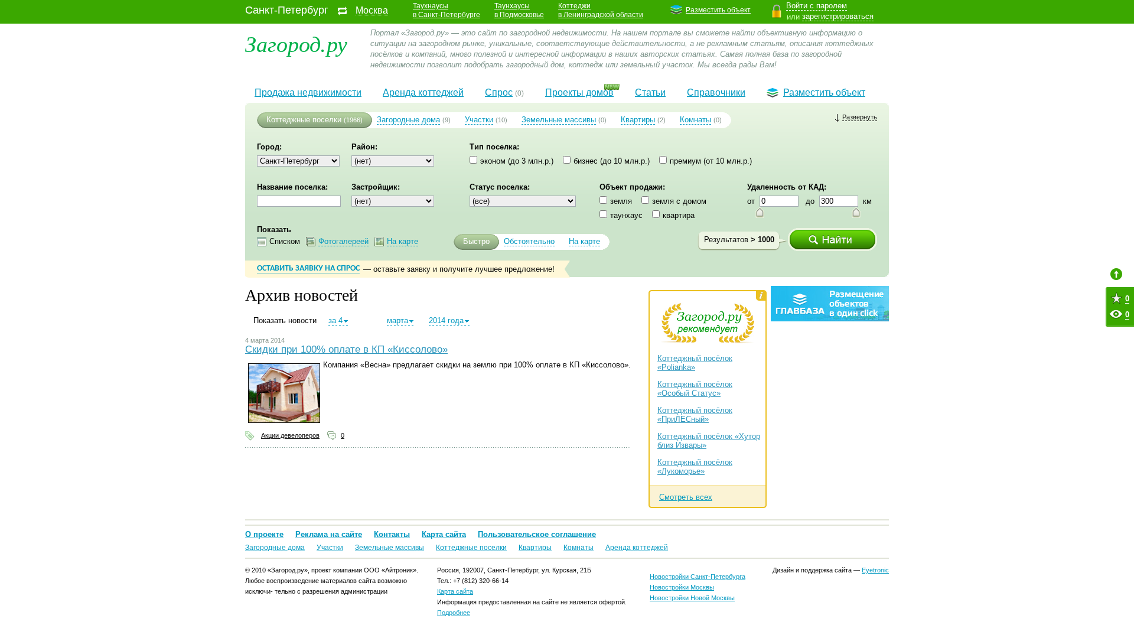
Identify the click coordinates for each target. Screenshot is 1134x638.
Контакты (392, 534)
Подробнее (453, 612)
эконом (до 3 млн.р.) (516, 161)
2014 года (446, 320)
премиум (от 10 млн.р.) (711, 161)
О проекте (264, 534)
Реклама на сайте (328, 534)
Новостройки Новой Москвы (692, 597)
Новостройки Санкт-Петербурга (697, 576)
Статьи (650, 92)
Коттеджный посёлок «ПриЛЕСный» (694, 415)
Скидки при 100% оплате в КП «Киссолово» (346, 349)
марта (397, 320)
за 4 (335, 320)
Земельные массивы (559, 119)
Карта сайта (444, 534)
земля (621, 201)
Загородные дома (408, 119)
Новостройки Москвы (682, 587)
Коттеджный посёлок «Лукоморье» (694, 467)
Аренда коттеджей (423, 92)
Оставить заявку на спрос (308, 268)
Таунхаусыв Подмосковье (519, 10)
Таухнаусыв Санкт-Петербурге (446, 10)
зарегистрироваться (838, 16)
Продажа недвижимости (308, 92)
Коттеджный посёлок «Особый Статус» (694, 389)
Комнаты (695, 119)
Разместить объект (718, 10)
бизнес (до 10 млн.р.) (611, 161)
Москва (372, 10)
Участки (479, 119)
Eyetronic (875, 570)
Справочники (716, 92)
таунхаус (626, 215)
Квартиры (638, 119)
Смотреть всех (685, 497)
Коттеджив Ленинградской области (600, 10)
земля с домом (679, 201)
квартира (679, 215)
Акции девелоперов (290, 435)
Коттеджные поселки (303, 119)
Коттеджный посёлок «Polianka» (694, 363)
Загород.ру (296, 43)
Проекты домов (579, 92)
